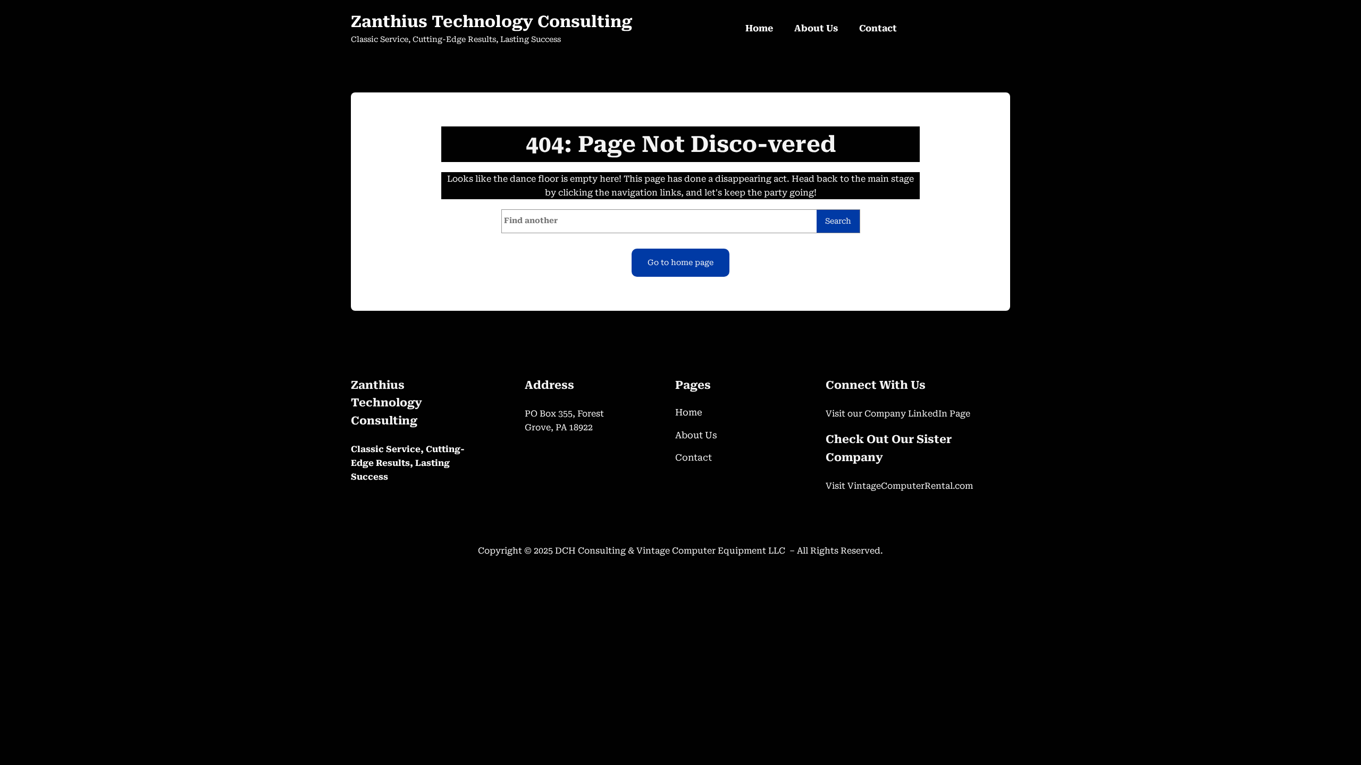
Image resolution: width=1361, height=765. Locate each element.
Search (838, 221)
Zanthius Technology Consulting (491, 21)
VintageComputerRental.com (910, 486)
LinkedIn (929, 414)
